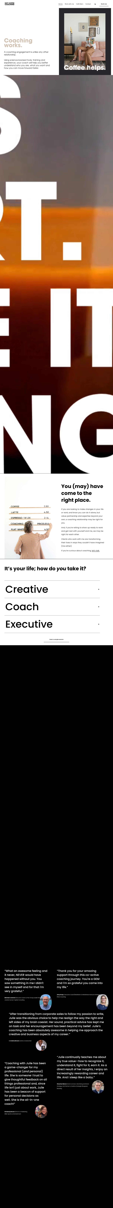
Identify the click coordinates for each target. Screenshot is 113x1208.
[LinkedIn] (95, 4)
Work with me (69, 4)
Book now (104, 4)
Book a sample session (56, 639)
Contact (88, 4)
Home (60, 4)
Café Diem (79, 4)
